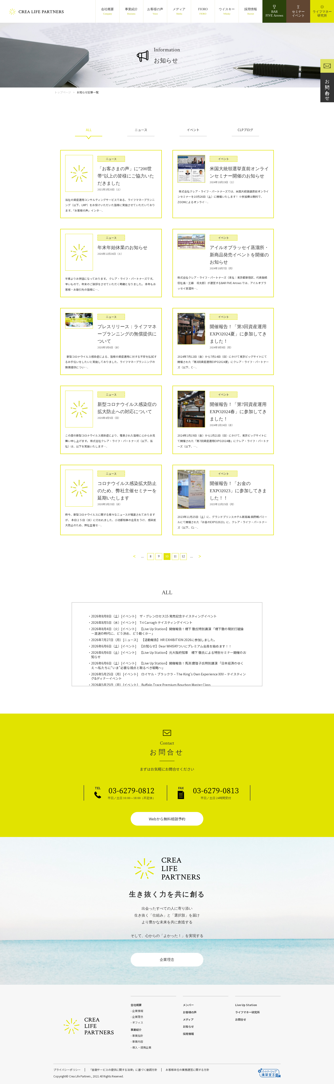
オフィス (137, 1022)
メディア (179, 11)
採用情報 (250, 11)
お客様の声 (155, 11)
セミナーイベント (298, 13)
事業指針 (137, 1035)
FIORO (203, 11)
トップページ (63, 92)
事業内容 (137, 1041)
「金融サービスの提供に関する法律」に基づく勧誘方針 (123, 1070)
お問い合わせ (327, 87)
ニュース (141, 129)
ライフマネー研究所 (322, 13)
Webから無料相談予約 (167, 819)
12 (183, 556)
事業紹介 (131, 11)
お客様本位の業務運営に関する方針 (187, 1070)
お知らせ (188, 1026)
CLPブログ (245, 129)
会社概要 (107, 11)
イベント (193, 129)
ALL (89, 129)
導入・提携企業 (141, 1047)
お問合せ (240, 1019)
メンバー (188, 1005)
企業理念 (167, 960)
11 (175, 556)
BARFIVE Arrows (274, 13)
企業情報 (137, 1011)
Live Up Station (246, 1005)
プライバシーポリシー (67, 1070)
